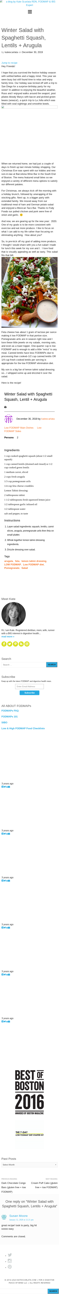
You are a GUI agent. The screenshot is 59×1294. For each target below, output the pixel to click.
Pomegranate (11, 568)
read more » (7, 636)
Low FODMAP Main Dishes (19, 427)
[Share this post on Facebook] (3, 787)
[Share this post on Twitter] (5, 787)
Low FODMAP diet (33, 564)
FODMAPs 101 (9, 716)
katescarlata (11, 52)
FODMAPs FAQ (10, 710)
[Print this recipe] (5, 407)
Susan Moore (18, 1215)
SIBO (4, 722)
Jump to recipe (9, 62)
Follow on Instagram (10, 780)
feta (17, 561)
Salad (24, 568)
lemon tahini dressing (33, 561)
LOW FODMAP (12, 564)
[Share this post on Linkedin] (7, 787)
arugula (8, 561)
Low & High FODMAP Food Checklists (23, 728)
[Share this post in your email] (9, 787)
